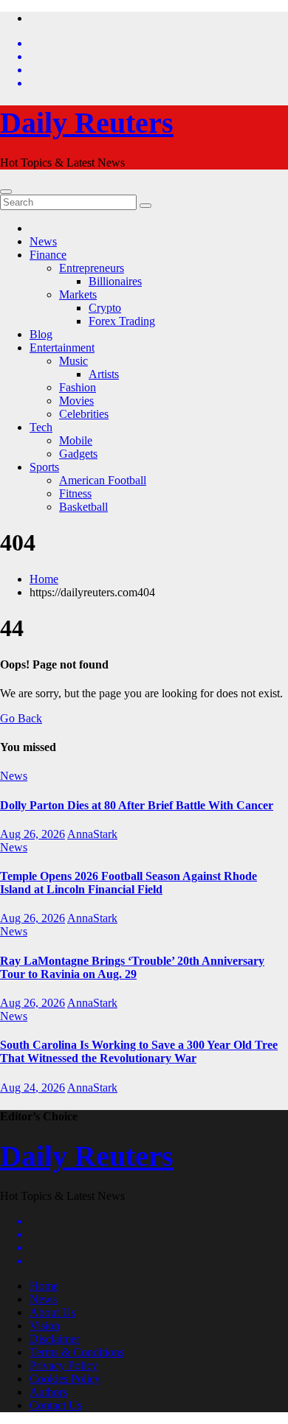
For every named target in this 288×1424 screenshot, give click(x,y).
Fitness (75, 493)
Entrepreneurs (91, 268)
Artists (104, 374)
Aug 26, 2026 (32, 834)
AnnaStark (92, 834)
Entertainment (62, 347)
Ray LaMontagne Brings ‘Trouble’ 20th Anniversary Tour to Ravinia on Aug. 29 (132, 967)
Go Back (21, 718)
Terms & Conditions (77, 1352)
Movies (76, 400)
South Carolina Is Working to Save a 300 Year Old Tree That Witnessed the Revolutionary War (139, 1051)
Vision (45, 1325)
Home (44, 579)
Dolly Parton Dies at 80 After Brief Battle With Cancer (136, 805)
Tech (41, 427)
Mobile (75, 440)
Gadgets (78, 453)
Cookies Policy (65, 1378)
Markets (78, 294)
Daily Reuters (87, 122)
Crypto (105, 307)
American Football (102, 480)
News (43, 241)
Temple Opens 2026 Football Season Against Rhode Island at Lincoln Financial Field (128, 883)
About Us (52, 1312)
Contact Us (56, 1405)
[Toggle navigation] (6, 191)
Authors (48, 1392)
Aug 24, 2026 (32, 1087)
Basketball (83, 506)
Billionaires (115, 281)
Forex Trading (122, 321)
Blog (41, 334)
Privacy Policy (63, 1365)
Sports (44, 467)
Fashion (77, 387)
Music (73, 361)
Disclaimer (55, 1339)
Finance (48, 254)
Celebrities (84, 414)
